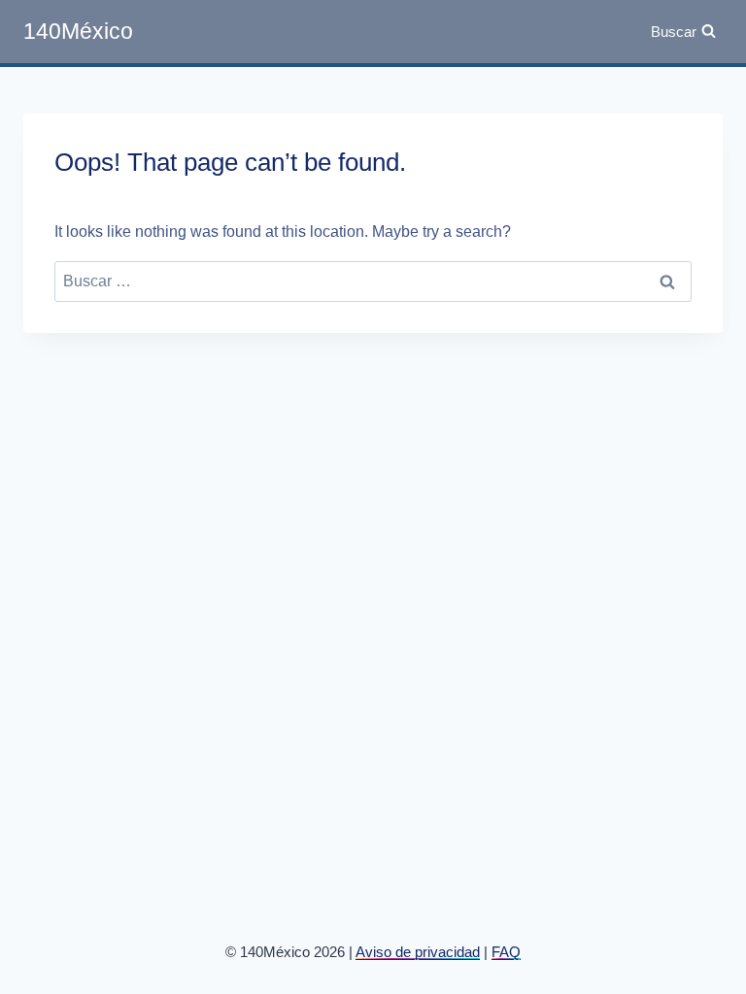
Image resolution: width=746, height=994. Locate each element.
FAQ (506, 952)
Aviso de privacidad (418, 952)
